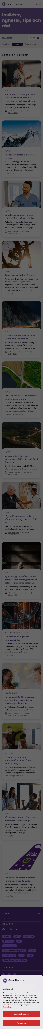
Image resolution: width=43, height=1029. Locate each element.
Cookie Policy (7, 1007)
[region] (21, 1002)
